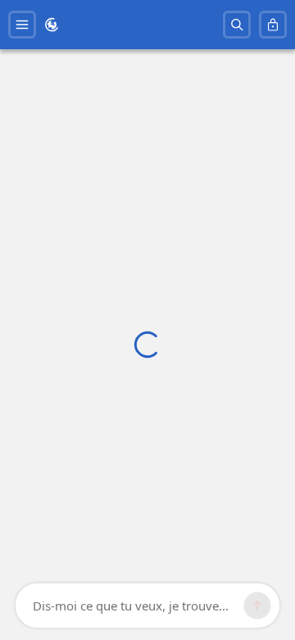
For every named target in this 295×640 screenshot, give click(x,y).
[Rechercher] (237, 25)
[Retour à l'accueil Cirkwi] (51, 24)
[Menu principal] (22, 25)
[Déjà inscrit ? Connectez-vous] (273, 25)
